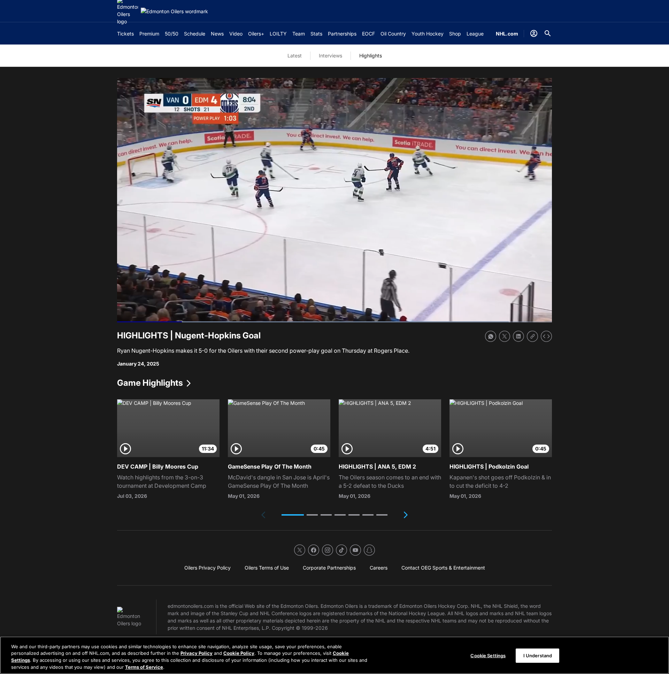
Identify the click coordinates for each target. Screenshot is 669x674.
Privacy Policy (196, 653)
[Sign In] (534, 33)
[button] (293, 515)
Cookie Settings (488, 655)
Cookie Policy (238, 653)
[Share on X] (504, 336)
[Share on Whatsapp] (490, 336)
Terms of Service (144, 666)
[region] (334, 655)
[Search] (548, 33)
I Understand (537, 655)
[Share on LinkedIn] (518, 336)
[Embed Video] (546, 336)
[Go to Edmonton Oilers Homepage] (174, 11)
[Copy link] (532, 336)
